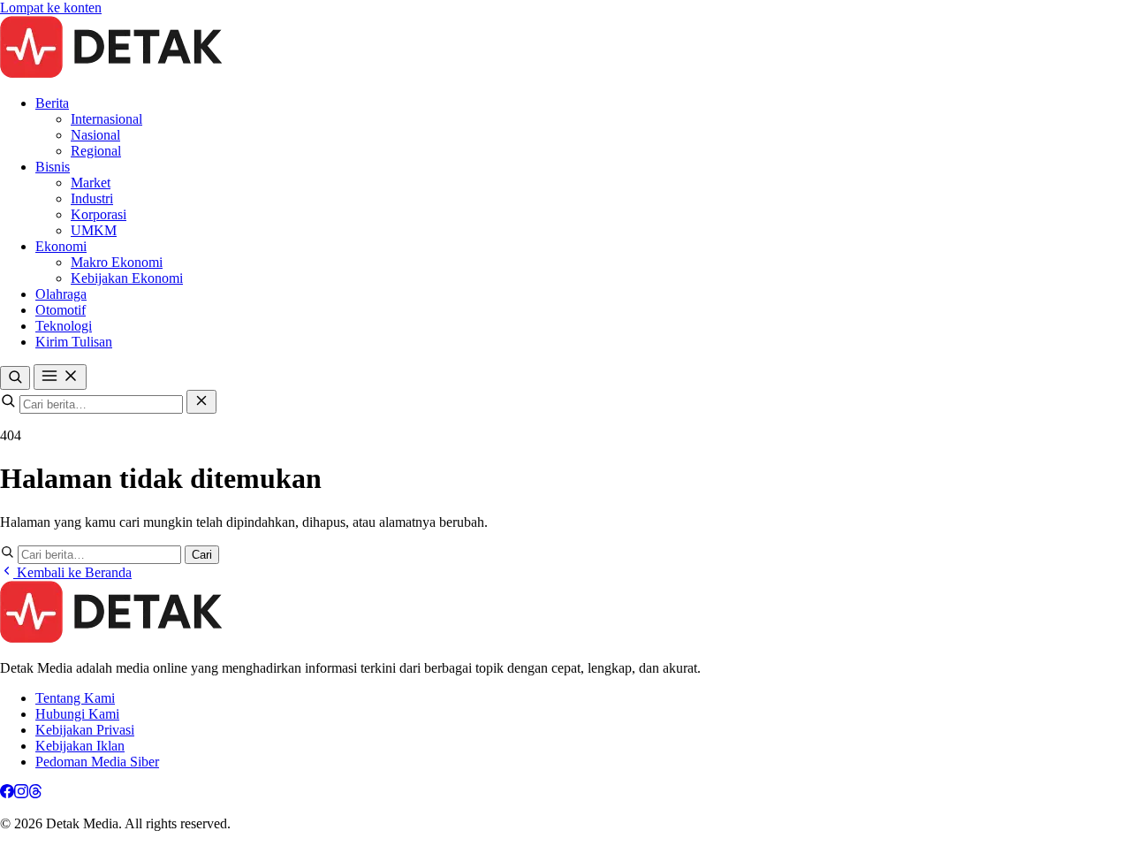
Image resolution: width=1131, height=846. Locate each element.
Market (90, 182)
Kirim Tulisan (73, 341)
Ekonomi (61, 246)
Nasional (95, 134)
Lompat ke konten (51, 7)
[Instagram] (21, 793)
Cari (202, 554)
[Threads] (35, 793)
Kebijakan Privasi (84, 729)
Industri (92, 198)
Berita (52, 103)
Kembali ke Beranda (72, 572)
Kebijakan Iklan (80, 745)
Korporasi (98, 214)
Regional (96, 150)
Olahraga (61, 293)
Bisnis (52, 166)
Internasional (106, 118)
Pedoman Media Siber (97, 761)
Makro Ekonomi (117, 262)
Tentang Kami (75, 697)
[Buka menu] (60, 377)
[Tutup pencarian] (201, 402)
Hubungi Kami (77, 713)
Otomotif (60, 309)
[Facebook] (7, 793)
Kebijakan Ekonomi (127, 278)
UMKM (94, 230)
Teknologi (63, 325)
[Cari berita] (15, 378)
